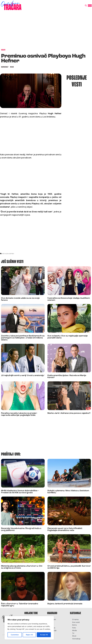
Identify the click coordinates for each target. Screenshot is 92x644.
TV (73, 633)
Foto (51, 625)
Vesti (51, 633)
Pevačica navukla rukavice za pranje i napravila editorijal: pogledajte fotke (19, 414)
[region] (29, 628)
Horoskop (76, 639)
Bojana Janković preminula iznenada (64, 604)
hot (3, 253)
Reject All (29, 635)
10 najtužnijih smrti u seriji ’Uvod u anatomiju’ (22, 376)
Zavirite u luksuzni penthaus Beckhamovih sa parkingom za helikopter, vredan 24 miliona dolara (22, 338)
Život (74, 636)
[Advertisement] (46, 30)
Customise (15, 635)
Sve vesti (76, 622)
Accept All (44, 635)
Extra (74, 625)
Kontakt (52, 619)
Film (51, 622)
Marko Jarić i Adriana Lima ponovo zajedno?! (68, 413)
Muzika (52, 628)
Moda (74, 630)
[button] (85, 5)
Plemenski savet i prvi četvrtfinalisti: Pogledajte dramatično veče (64, 529)
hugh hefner (9, 253)
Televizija (52, 630)
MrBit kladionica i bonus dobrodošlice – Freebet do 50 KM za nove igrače (20, 492)
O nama (75, 619)
